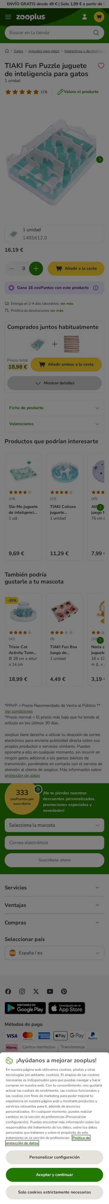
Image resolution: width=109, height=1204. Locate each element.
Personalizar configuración (54, 1157)
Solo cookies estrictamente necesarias (54, 1192)
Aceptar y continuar (54, 1174)
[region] (54, 1128)
